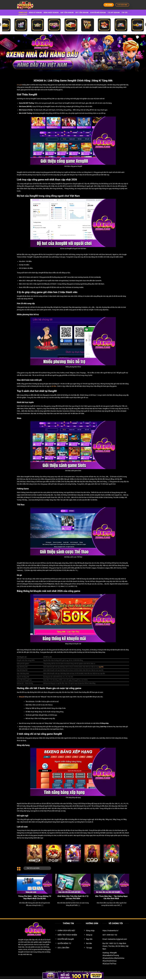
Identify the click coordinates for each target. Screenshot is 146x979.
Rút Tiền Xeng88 (81, 12)
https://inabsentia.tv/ (92, 972)
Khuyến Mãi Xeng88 (98, 12)
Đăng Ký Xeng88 (35, 12)
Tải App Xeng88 (114, 12)
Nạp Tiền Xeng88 (67, 12)
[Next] (126, 887)
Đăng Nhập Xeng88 (51, 12)
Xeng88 (19, 85)
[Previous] (20, 887)
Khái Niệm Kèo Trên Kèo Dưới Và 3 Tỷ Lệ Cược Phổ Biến (73, 897)
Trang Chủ (22, 12)
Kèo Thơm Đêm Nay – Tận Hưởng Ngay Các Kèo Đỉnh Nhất (111, 897)
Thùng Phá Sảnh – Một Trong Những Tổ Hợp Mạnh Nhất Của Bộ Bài (34, 897)
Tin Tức (125, 12)
